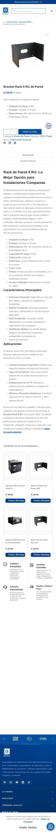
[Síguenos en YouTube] (16, 782)
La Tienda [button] (7, 792)
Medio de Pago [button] (10, 812)
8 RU (42, 136)
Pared (49, 136)
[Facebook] (4, 143)
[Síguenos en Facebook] (4, 782)
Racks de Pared (21, 136)
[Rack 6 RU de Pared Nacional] (41, 520)
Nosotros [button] (7, 798)
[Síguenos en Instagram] (10, 782)
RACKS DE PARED (25, 22)
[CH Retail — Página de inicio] (7, 752)
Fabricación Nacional (21, 140)
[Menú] (52, 11)
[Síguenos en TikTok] (29, 782)
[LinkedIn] (10, 143)
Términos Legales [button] (12, 805)
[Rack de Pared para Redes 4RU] (41, 466)
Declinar (32, 827)
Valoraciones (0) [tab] (28, 161)
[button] (50, 827)
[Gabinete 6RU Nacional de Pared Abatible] (15, 520)
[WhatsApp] (15, 143)
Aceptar (23, 827)
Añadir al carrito (30, 132)
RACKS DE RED (12, 22)
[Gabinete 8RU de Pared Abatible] (15, 466)
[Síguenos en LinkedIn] (22, 782)
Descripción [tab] (28, 155)
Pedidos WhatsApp (16, 501)
